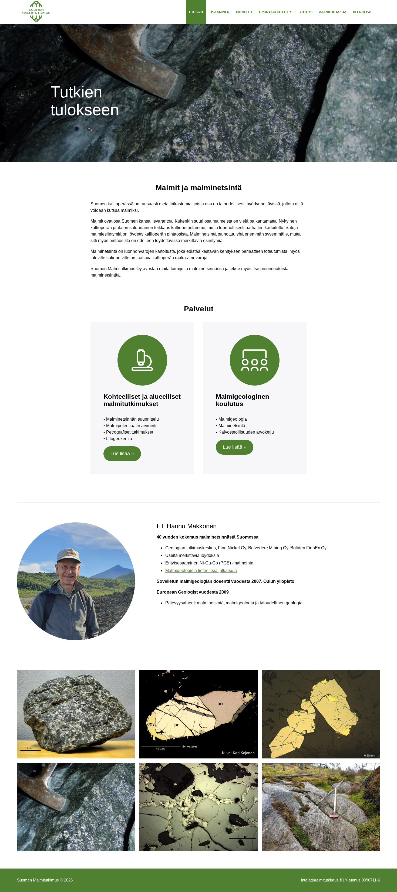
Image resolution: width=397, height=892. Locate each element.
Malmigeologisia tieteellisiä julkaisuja (201, 570)
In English (362, 12)
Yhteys (306, 12)
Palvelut (244, 12)
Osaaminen (220, 12)
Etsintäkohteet (273, 12)
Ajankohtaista (332, 12)
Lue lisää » (122, 453)
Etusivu (196, 12)
